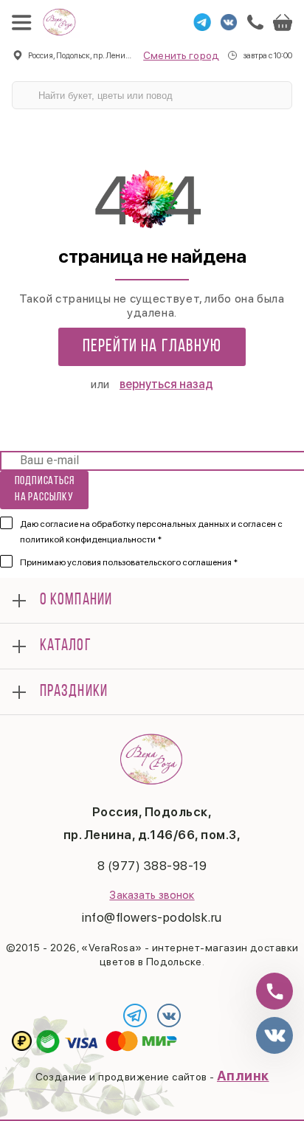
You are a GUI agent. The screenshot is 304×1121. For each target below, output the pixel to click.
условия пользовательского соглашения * (152, 562)
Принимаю (129, 562)
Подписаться (45, 489)
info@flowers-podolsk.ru (152, 917)
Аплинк (243, 1075)
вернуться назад (166, 384)
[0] (282, 22)
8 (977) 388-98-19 (152, 865)
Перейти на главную (152, 347)
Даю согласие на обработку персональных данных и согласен (151, 532)
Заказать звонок (151, 895)
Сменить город (181, 55)
